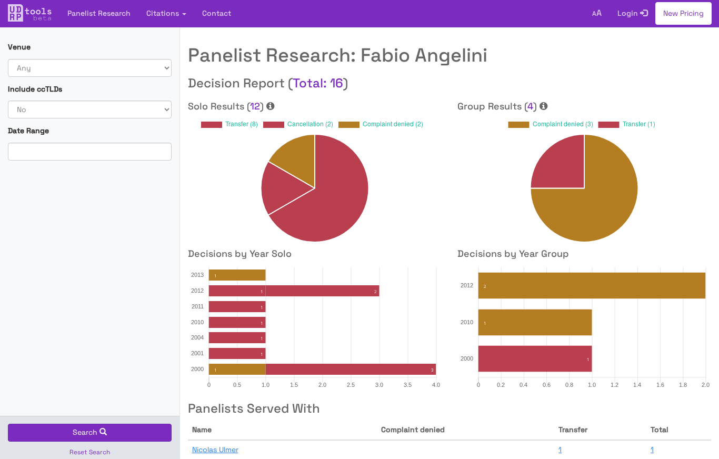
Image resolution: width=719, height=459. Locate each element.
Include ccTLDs (35, 89)
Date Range (28, 130)
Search (86, 432)
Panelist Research (99, 13)
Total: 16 (318, 83)
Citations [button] (163, 13)
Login (628, 13)
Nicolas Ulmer (215, 449)
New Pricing (683, 13)
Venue (19, 47)
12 (255, 106)
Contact (216, 13)
